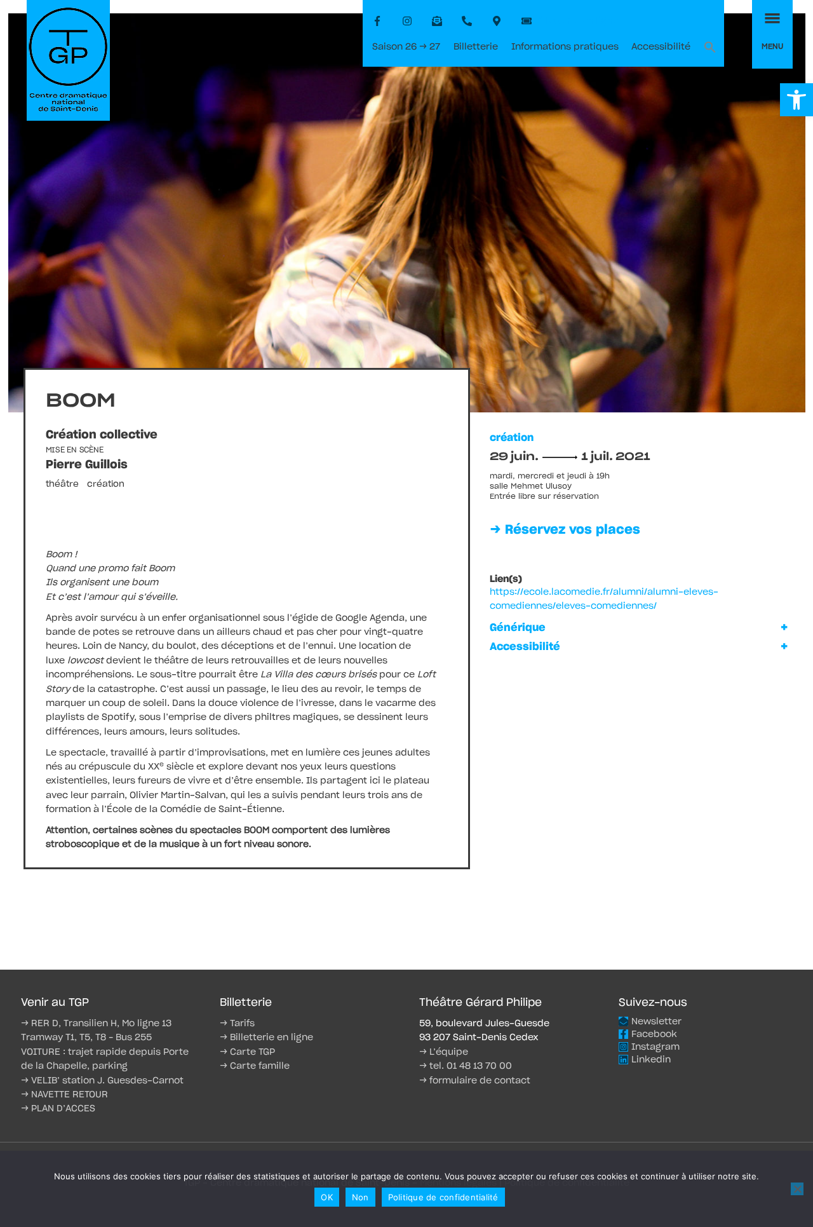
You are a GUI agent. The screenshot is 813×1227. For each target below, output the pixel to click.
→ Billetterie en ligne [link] (266, 1037)
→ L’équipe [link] (443, 1052)
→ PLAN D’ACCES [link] (58, 1108)
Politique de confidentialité (443, 1197)
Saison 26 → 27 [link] (406, 47)
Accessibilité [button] (525, 647)
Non (360, 1197)
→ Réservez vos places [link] (565, 530)
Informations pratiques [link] (565, 47)
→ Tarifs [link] (237, 1023)
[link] (796, 99)
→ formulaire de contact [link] (474, 1080)
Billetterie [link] (476, 47)
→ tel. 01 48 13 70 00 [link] (465, 1066)
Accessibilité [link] (660, 47)
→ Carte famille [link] (255, 1066)
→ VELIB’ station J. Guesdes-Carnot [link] (102, 1080)
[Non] (797, 1189)
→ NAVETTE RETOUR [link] (64, 1094)
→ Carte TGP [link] (247, 1052)
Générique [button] (518, 628)
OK (327, 1197)
